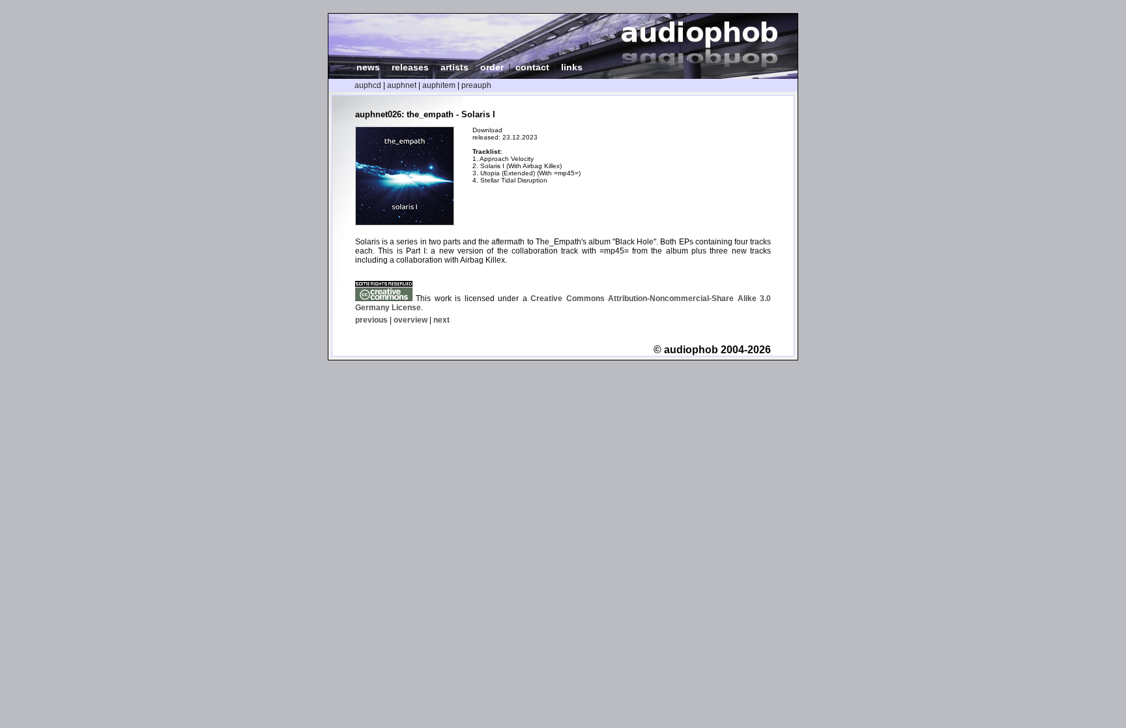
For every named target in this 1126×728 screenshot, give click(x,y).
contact (532, 67)
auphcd (367, 85)
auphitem (438, 85)
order (492, 67)
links (572, 67)
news (368, 67)
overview (410, 320)
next (441, 320)
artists (454, 67)
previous (371, 320)
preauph (476, 85)
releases (410, 67)
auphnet (401, 85)
